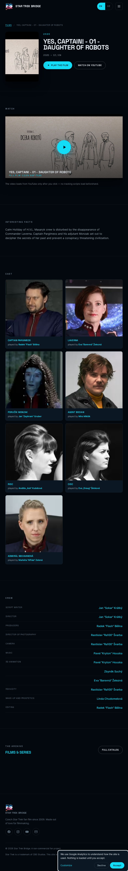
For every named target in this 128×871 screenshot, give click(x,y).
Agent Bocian (76, 412)
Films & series (18, 752)
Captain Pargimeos (19, 340)
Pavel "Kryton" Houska (108, 653)
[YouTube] (27, 831)
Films (8, 25)
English (101, 6)
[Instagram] (18, 831)
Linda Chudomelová (109, 698)
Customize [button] (66, 865)
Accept (117, 865)
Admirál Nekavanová (20, 555)
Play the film (59, 65)
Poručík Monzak (18, 412)
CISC (70, 484)
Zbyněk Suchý (113, 671)
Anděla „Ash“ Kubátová (30, 488)
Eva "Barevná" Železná (90, 344)
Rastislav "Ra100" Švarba (106, 635)
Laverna (73, 340)
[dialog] (93, 861)
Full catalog (110, 749)
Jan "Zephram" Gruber (30, 416)
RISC (10, 484)
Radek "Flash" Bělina (28, 344)
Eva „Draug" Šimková (89, 488)
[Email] (36, 831)
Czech (109, 6)
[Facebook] (9, 831)
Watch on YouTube (90, 65)
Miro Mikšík (84, 416)
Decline (101, 865)
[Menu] (119, 6)
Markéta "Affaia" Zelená (30, 560)
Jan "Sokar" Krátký (110, 608)
